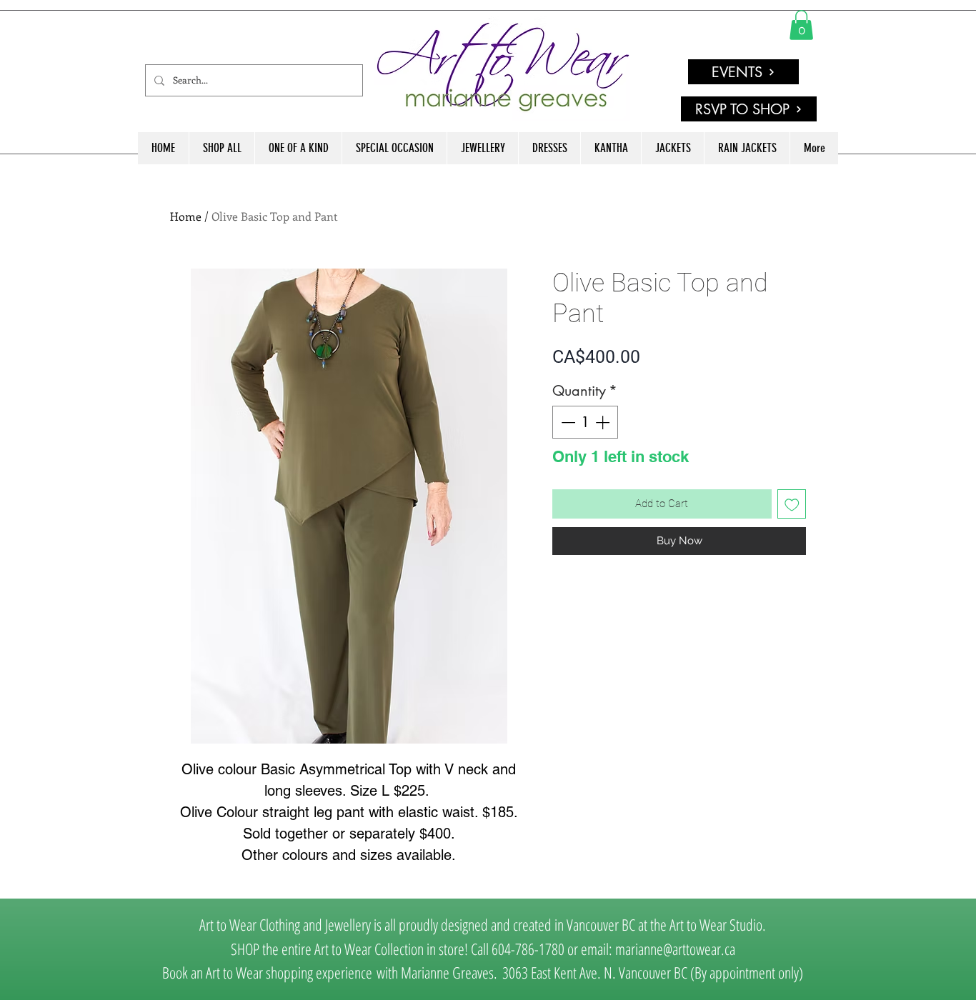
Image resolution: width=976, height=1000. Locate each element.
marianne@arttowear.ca (675, 948)
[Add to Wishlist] (792, 504)
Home (185, 216)
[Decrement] (566, 422)
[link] (801, 25)
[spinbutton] (585, 422)
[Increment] (604, 422)
